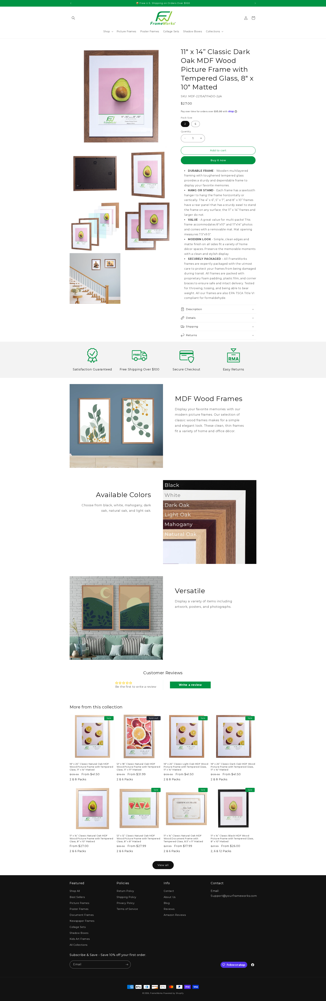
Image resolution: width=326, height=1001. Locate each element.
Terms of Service (127, 909)
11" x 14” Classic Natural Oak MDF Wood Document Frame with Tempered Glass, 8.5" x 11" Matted (183, 838)
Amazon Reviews (175, 915)
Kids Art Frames (80, 938)
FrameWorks (156, 993)
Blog (167, 903)
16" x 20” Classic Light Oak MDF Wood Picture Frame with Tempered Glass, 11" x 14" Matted (186, 766)
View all (163, 865)
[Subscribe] (127, 965)
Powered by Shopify (173, 993)
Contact (169, 891)
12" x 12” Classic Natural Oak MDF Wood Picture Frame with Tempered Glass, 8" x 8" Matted (138, 838)
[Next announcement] (255, 3)
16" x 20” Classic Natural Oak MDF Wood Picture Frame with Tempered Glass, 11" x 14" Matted (91, 766)
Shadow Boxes (79, 933)
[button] (73, 18)
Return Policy (125, 891)
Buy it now (218, 160)
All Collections (78, 944)
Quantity (186, 131)
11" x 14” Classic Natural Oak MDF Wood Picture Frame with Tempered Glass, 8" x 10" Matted (91, 838)
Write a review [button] (190, 684)
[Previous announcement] (71, 3)
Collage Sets (78, 927)
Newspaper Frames (82, 921)
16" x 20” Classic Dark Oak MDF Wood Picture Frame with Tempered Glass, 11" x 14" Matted (233, 766)
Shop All (75, 891)
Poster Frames (79, 909)
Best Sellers (77, 897)
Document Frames (82, 915)
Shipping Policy (126, 897)
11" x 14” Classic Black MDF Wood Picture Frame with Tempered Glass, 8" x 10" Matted (232, 838)
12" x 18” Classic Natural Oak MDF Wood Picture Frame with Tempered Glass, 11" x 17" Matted (138, 766)
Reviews (169, 909)
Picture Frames (79, 903)
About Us (170, 897)
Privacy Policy (125, 903)
